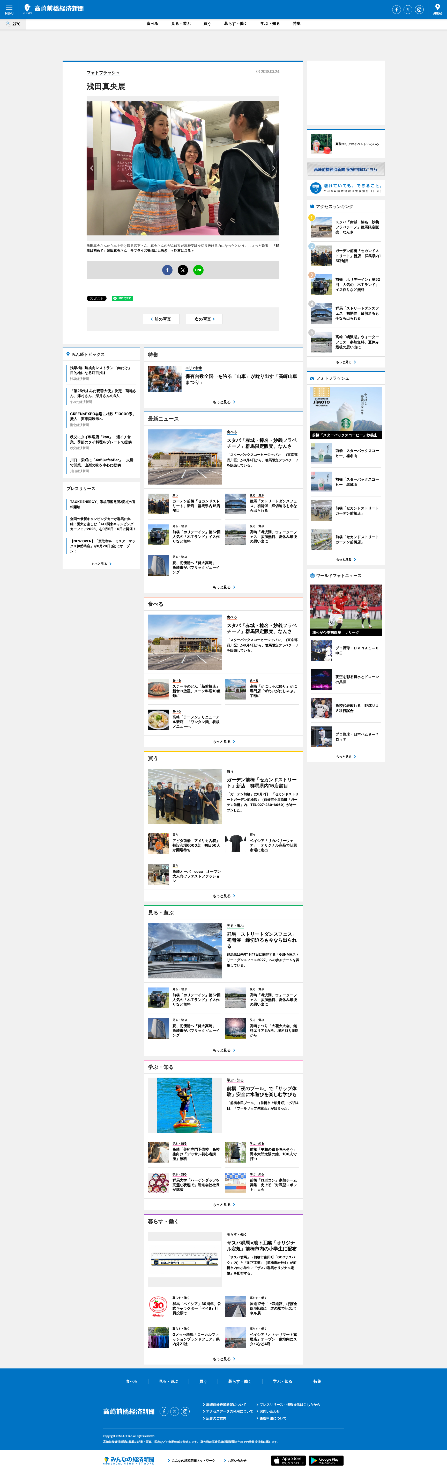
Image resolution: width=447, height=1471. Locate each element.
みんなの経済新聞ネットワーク (128, 1461)
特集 (297, 23)
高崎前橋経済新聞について (226, 1404)
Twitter (408, 9)
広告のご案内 (216, 1418)
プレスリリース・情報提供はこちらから (290, 1404)
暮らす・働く (236, 23)
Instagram (419, 9)
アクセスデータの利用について (229, 1411)
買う (207, 23)
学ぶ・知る (270, 23)
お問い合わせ (270, 1411)
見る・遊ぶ (181, 23)
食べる (152, 23)
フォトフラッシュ (103, 72)
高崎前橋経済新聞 (53, 9)
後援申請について (273, 1418)
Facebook (396, 9)
